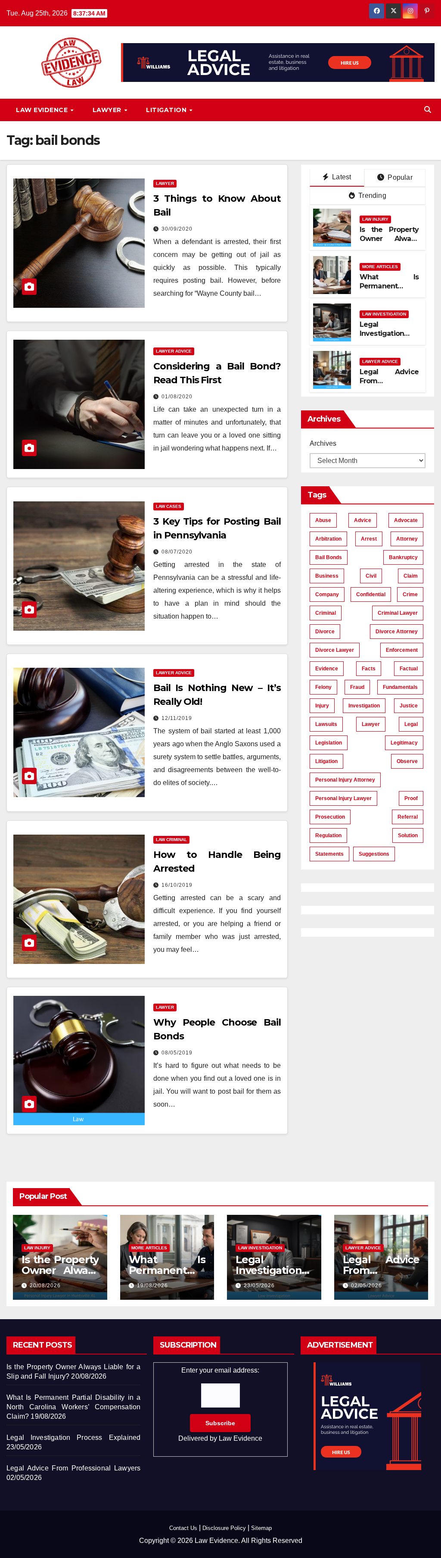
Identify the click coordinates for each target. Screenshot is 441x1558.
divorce (325, 632)
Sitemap (261, 1528)
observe (407, 761)
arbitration (328, 539)
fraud (357, 687)
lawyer (371, 724)
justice (409, 706)
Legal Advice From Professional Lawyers (389, 385)
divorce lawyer (334, 650)
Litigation (167, 110)
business (327, 576)
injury (322, 706)
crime (410, 594)
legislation (328, 743)
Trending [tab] (371, 195)
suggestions (374, 854)
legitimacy (404, 743)
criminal (325, 613)
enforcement (402, 650)
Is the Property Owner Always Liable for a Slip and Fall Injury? (389, 242)
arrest (369, 539)
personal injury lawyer (343, 798)
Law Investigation (384, 314)
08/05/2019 (177, 1053)
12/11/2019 (176, 718)
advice (362, 520)
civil (371, 576)
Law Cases (168, 506)
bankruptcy (403, 557)
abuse (323, 520)
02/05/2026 (366, 1286)
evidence (326, 669)
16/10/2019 (177, 885)
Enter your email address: (220, 1404)
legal (411, 724)
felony (323, 687)
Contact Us (183, 1528)
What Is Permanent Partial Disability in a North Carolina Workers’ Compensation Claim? (73, 1407)
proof (411, 798)
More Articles (380, 266)
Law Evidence (43, 110)
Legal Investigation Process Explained (382, 337)
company (327, 594)
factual (409, 669)
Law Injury (375, 219)
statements (329, 854)
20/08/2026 (45, 1286)
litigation (326, 761)
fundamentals (400, 687)
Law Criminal (171, 839)
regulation (328, 835)
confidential (370, 594)
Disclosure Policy (224, 1528)
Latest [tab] (340, 177)
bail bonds (328, 557)
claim (411, 576)
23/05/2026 (259, 1286)
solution (408, 835)
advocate (406, 520)
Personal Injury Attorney (345, 780)
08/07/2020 (177, 552)
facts (369, 669)
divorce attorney (397, 632)
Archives (323, 443)
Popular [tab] (399, 177)
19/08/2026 (152, 1286)
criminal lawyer (398, 613)
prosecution (330, 817)
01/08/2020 (177, 397)
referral (408, 817)
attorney (407, 539)
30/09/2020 (177, 229)
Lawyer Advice (174, 351)
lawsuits (326, 724)
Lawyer (108, 110)
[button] (427, 109)
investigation (364, 706)
